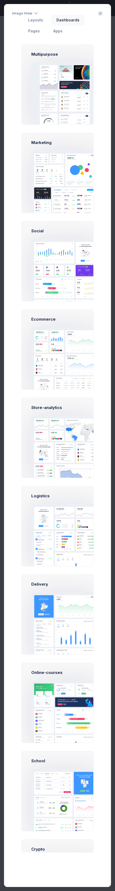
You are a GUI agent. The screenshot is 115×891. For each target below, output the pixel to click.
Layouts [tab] (35, 20)
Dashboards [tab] (67, 20)
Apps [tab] (58, 31)
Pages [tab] (34, 31)
